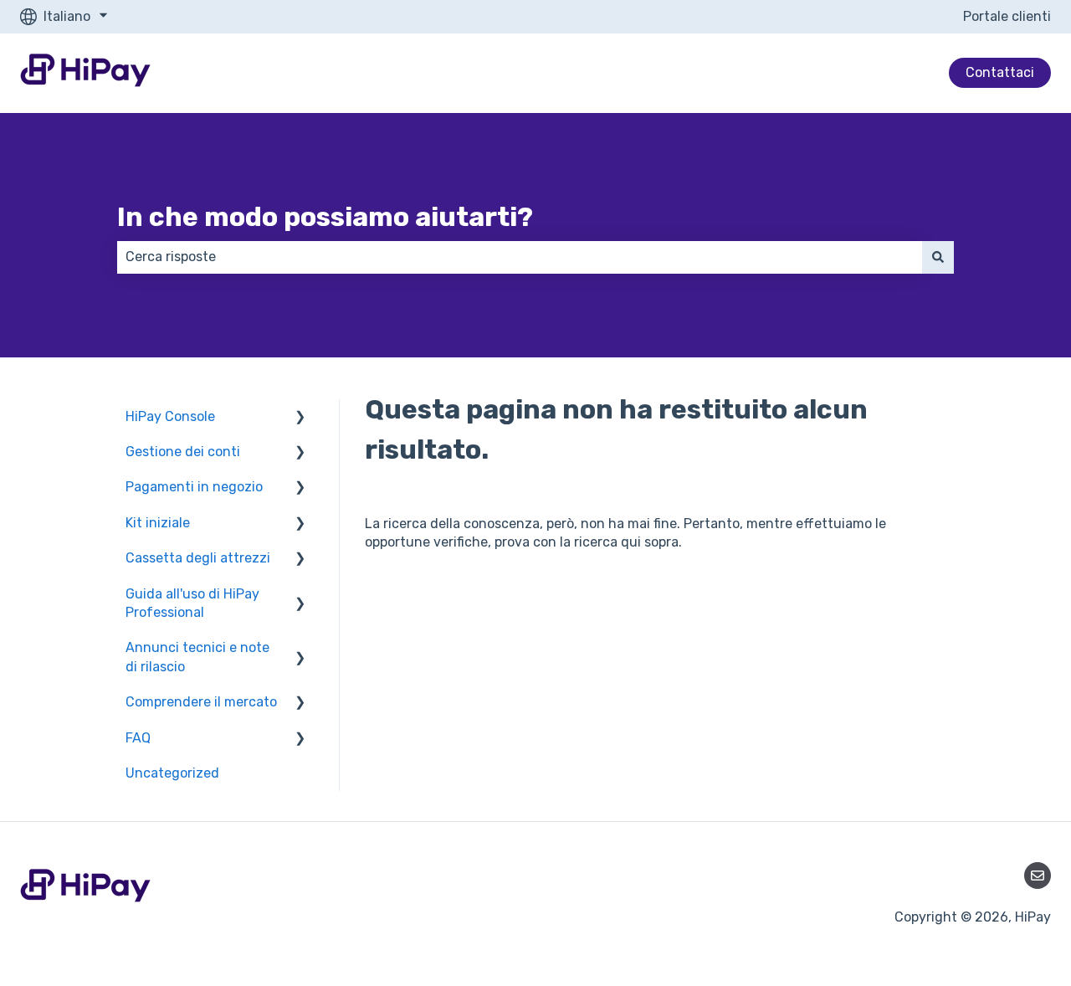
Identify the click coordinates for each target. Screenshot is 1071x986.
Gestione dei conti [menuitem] (183, 452)
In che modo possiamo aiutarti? (325, 217)
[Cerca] (938, 257)
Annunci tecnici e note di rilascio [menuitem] (197, 656)
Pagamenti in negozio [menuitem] (194, 487)
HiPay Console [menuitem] (170, 416)
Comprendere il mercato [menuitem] (201, 702)
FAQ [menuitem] (138, 738)
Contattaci (1000, 72)
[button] (300, 418)
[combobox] (519, 257)
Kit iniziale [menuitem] (158, 523)
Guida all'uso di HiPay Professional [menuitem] (192, 603)
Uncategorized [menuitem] (172, 773)
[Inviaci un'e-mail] (1037, 875)
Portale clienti (1007, 16)
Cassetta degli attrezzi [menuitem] (198, 558)
